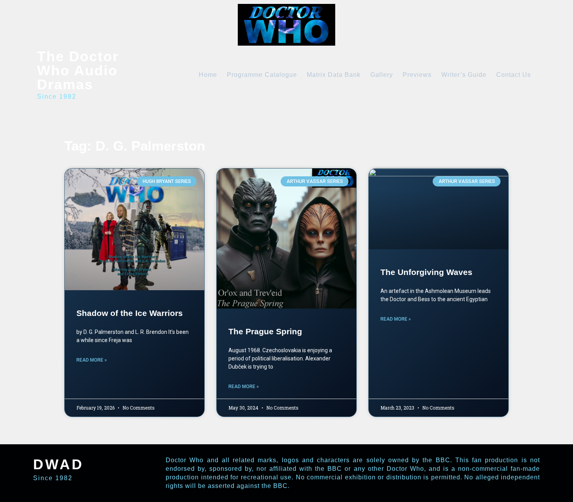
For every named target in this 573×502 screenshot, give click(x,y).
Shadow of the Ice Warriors (129, 313)
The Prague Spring (265, 331)
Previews (417, 74)
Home (208, 74)
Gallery (381, 74)
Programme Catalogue (262, 74)
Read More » (91, 360)
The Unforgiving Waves (426, 272)
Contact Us (513, 74)
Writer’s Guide (463, 74)
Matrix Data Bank (334, 74)
